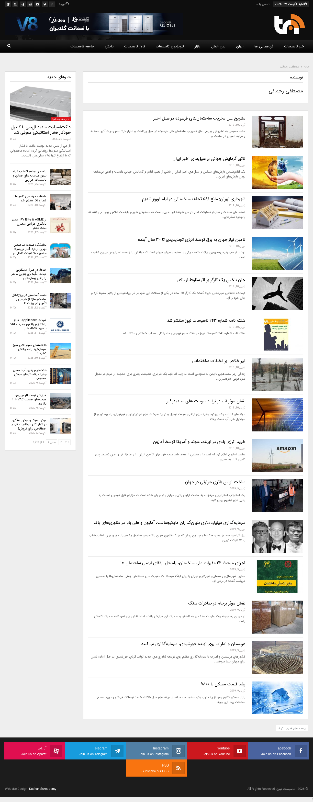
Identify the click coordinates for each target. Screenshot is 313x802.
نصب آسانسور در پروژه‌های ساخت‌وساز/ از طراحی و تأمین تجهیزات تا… (28, 299)
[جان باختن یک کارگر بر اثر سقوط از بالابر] (277, 293)
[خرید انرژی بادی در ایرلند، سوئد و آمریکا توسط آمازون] (277, 455)
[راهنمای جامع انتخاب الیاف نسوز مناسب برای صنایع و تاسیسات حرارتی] (60, 177)
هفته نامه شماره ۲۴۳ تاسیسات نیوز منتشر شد (206, 320)
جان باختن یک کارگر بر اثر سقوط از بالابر (211, 279)
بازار (197, 46)
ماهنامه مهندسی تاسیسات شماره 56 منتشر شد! (29, 198)
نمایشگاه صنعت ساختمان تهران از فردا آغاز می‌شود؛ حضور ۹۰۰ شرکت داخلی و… (28, 249)
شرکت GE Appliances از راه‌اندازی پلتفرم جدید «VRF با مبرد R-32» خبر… (28, 324)
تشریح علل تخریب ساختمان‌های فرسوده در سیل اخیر (199, 118)
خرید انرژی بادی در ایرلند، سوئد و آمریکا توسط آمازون (199, 441)
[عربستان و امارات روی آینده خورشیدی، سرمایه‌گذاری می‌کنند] (277, 657)
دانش (109, 46)
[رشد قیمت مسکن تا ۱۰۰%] (277, 697)
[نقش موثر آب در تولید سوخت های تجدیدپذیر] (277, 414)
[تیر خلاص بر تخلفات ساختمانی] (277, 374)
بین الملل (218, 46)
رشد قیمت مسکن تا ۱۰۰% (223, 684)
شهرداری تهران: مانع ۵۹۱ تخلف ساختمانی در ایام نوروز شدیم (193, 199)
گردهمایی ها (263, 46)
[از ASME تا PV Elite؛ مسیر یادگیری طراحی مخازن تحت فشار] (60, 225)
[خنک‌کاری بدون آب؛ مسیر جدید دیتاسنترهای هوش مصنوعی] (60, 376)
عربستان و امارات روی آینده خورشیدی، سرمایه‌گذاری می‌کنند (193, 643)
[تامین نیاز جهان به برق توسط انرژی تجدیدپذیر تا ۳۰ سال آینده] (277, 253)
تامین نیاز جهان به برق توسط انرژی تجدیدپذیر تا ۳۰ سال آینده (191, 239)
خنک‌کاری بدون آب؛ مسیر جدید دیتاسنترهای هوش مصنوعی (29, 374)
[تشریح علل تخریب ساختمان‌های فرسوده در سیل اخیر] (277, 132)
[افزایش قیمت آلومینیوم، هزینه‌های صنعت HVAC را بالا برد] (60, 401)
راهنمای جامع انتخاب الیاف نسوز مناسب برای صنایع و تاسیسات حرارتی (29, 175)
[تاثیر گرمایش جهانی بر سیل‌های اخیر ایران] (277, 172)
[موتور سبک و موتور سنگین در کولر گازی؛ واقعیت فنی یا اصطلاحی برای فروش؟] (60, 426)
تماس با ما (262, 4)
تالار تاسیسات (134, 46)
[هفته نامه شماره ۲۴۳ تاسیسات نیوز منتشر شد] (277, 334)
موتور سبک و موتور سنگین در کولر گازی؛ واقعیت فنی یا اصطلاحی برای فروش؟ (28, 424)
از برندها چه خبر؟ (60, 119)
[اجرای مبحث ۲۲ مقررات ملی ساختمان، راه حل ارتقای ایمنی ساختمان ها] (277, 576)
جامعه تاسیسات (82, 46)
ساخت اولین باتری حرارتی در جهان (215, 482)
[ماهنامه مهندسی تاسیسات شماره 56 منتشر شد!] (60, 202)
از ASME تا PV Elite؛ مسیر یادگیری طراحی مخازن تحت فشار (29, 224)
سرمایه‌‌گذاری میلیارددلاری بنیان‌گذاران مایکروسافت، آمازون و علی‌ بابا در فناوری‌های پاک (169, 522)
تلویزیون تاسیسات (170, 46)
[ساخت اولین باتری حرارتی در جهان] (277, 495)
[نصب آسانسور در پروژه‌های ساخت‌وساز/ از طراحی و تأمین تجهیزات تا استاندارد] (60, 300)
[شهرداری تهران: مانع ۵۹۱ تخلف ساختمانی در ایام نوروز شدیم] (277, 212)
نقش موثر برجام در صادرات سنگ (216, 603)
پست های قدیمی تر (293, 728)
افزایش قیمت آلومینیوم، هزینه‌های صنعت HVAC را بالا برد (29, 399)
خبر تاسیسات (294, 46)
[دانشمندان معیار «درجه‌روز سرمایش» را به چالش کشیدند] (60, 351)
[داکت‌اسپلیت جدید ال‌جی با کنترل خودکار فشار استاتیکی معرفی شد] (40, 103)
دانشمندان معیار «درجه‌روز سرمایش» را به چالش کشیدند (29, 349)
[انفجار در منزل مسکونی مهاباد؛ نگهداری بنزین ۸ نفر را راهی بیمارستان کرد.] (60, 275)
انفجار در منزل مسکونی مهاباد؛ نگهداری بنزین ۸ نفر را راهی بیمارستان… (28, 274)
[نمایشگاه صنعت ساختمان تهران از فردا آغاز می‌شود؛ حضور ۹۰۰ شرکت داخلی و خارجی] (60, 250)
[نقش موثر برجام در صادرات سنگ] (277, 617)
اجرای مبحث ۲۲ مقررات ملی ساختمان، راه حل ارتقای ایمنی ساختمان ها (182, 563)
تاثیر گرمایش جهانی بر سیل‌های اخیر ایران (208, 158)
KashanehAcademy (42, 788)
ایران (240, 46)
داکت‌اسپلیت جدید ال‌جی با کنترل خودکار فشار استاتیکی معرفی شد (41, 130)
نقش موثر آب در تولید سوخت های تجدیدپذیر (205, 401)
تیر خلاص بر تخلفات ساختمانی (218, 360)
